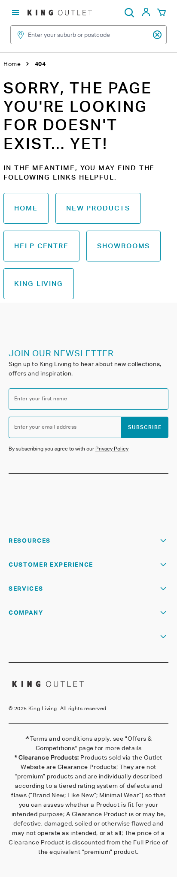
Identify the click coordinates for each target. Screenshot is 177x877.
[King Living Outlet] (59, 12)
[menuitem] (146, 14)
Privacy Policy (111, 448)
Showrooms (123, 246)
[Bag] (161, 13)
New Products (98, 208)
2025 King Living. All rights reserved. (61, 708)
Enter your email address (45, 426)
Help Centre (41, 246)
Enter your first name (40, 398)
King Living (38, 283)
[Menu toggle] (15, 13)
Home (26, 208)
